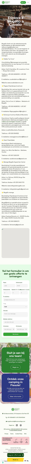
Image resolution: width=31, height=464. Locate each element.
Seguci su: (11, 425)
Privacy (6, 433)
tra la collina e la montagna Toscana (15, 120)
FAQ (25, 433)
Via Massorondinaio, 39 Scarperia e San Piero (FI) (16, 413)
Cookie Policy (18, 433)
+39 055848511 (11, 417)
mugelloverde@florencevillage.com (16, 421)
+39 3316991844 (20, 417)
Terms (11, 433)
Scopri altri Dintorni (17, 34)
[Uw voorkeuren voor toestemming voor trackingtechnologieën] (2, 462)
